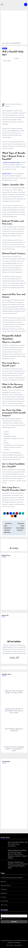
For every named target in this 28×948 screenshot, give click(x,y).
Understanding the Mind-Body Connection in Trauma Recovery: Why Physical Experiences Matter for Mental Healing (17, 854)
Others (6, 788)
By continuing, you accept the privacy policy (12, 918)
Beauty (5, 48)
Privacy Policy (4, 901)
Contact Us (4, 889)
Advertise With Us (6, 885)
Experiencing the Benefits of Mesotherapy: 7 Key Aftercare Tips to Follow (14, 710)
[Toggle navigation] (2, 4)
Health (6, 772)
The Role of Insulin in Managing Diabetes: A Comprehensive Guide (14, 748)
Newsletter (4, 893)
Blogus (10, 942)
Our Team (3, 897)
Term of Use (4, 905)
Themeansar (17, 942)
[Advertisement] (14, 26)
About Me (3, 881)
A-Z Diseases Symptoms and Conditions (12, 877)
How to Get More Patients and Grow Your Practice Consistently (17, 844)
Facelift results (6, 173)
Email (2, 913)
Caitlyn (17, 58)
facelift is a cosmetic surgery (11, 162)
